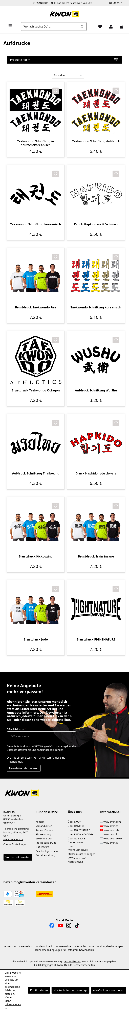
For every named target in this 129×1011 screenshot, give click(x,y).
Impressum (10, 946)
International (110, 812)
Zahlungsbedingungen (110, 946)
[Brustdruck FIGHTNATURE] (96, 609)
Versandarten (46, 882)
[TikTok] (77, 926)
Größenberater (44, 838)
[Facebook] (51, 926)
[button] (64, 791)
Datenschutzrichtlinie (19, 749)
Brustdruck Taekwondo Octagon (35, 390)
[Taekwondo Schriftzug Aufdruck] (96, 111)
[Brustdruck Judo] (36, 609)
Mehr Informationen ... (13, 1004)
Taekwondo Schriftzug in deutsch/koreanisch (35, 143)
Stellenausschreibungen (81, 854)
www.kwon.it (110, 842)
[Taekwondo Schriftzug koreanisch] (36, 194)
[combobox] (50, 26)
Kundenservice (47, 812)
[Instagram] (68, 926)
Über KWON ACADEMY (80, 834)
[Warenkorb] (120, 26)
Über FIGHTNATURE (79, 830)
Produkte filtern (20, 60)
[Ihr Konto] (109, 26)
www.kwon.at (110, 826)
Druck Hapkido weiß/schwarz (96, 224)
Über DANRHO (76, 826)
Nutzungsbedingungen (50, 749)
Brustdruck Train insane (96, 556)
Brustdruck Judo (36, 639)
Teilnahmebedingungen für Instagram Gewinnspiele (64, 949)
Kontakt (40, 821)
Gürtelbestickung (45, 855)
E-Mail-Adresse (16, 729)
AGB (91, 946)
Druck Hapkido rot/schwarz (95, 473)
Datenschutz (26, 946)
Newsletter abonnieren (23, 768)
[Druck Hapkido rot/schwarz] (96, 443)
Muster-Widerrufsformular (71, 946)
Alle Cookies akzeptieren (108, 990)
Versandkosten (44, 826)
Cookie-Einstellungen (15, 844)
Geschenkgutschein (47, 851)
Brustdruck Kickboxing (36, 556)
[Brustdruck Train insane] (96, 526)
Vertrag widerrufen (18, 857)
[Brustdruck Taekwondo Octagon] (36, 360)
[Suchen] (81, 26)
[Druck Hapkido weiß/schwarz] (96, 194)
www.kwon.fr (110, 834)
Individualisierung (46, 842)
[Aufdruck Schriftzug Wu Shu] (96, 360)
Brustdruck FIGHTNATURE (96, 639)
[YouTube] (60, 926)
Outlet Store (42, 846)
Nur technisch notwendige (70, 990)
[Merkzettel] (98, 26)
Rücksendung (43, 834)
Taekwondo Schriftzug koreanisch (35, 224)
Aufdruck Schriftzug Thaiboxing (35, 473)
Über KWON (74, 821)
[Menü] (8, 25)
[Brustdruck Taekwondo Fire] (36, 277)
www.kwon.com (112, 821)
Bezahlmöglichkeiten (19, 882)
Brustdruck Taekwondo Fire (35, 307)
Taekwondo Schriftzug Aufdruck (96, 141)
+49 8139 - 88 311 (13, 839)
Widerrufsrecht (44, 946)
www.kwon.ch (111, 830)
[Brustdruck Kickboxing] (36, 526)
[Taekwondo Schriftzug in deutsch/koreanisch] (36, 111)
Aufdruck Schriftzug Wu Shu (96, 390)
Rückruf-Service (44, 830)
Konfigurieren (39, 990)
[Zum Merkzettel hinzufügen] (55, 91)
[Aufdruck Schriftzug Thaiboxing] (36, 443)
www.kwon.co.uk (112, 838)
